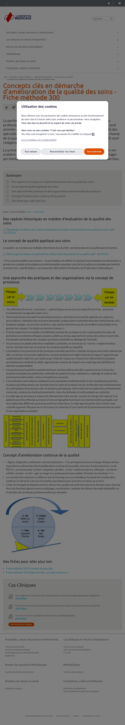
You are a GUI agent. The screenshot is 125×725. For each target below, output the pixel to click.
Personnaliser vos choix (62, 151)
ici (93, 134)
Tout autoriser (94, 151)
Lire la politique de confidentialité (38, 140)
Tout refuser (31, 151)
